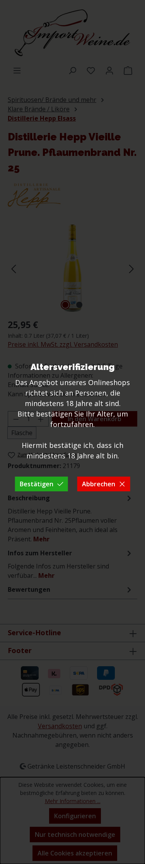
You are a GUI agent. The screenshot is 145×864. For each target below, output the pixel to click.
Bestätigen (36, 484)
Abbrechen (98, 484)
